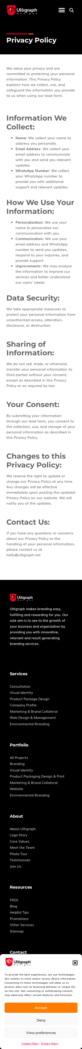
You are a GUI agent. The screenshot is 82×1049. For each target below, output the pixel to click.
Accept (41, 1008)
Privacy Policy (49, 1043)
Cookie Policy (30, 1043)
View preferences (41, 1033)
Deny (41, 1020)
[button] (75, 963)
